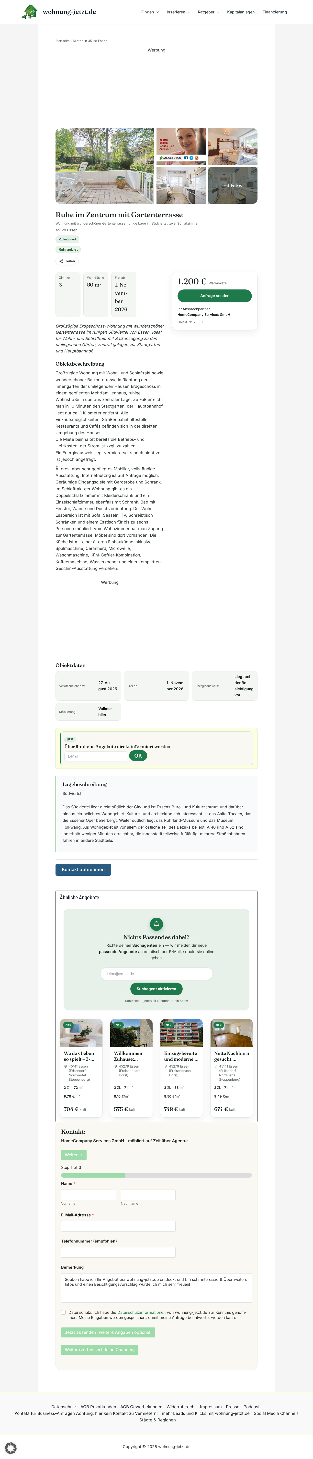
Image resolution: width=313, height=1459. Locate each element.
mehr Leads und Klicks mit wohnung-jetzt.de (206, 1413)
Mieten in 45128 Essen (90, 41)
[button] (156, 12)
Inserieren (176, 12)
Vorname (68, 1203)
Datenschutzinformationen (141, 1312)
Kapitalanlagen (241, 12)
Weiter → (74, 1154)
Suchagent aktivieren (156, 988)
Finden (147, 12)
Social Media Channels (276, 1413)
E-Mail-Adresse (77, 1215)
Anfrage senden (214, 295)
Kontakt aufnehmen (83, 869)
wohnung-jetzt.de (69, 12)
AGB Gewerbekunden (141, 1406)
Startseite (63, 41)
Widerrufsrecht (181, 1406)
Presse (232, 1406)
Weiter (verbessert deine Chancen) (100, 1349)
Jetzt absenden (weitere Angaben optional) (108, 1332)
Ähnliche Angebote (79, 897)
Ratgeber (206, 12)
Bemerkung (72, 1267)
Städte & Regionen (157, 1420)
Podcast (252, 1406)
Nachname (129, 1203)
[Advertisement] (156, 87)
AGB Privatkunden (98, 1406)
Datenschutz (63, 1406)
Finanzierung (275, 12)
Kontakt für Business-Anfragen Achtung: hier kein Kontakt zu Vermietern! (86, 1413)
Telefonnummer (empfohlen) (89, 1241)
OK (138, 755)
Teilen (70, 261)
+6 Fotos (233, 185)
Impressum (211, 1406)
